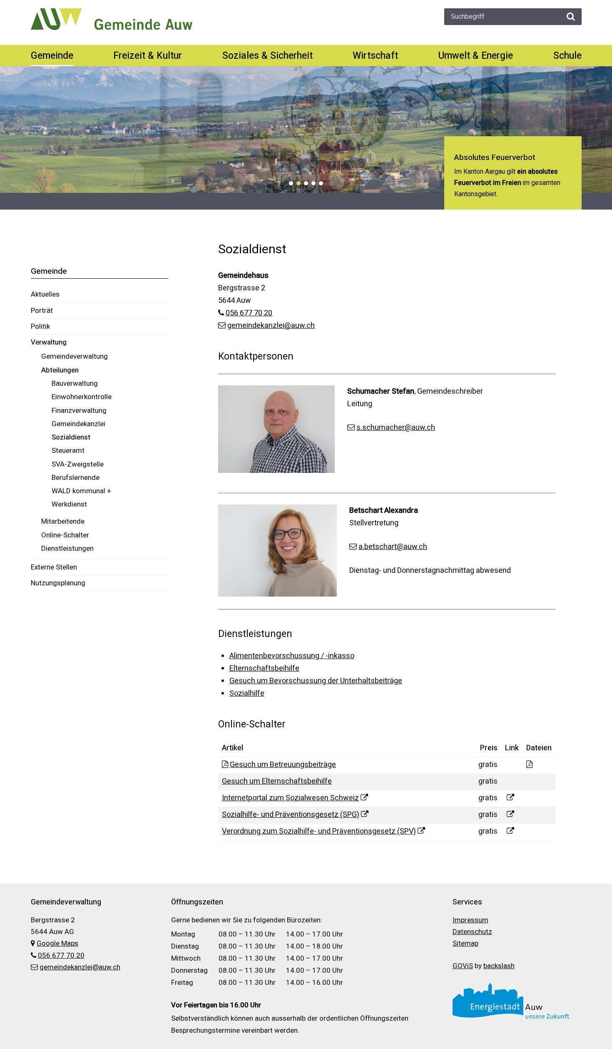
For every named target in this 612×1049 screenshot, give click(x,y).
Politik (40, 326)
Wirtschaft (375, 56)
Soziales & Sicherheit (267, 56)
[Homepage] (111, 19)
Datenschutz (472, 932)
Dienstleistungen (67, 548)
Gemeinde (52, 56)
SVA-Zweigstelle (78, 464)
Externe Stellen (54, 567)
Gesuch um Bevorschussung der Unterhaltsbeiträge (315, 681)
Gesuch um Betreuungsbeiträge (283, 764)
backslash (499, 966)
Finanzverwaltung (79, 410)
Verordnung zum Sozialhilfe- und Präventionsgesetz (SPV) (319, 831)
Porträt (42, 310)
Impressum (470, 920)
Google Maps (57, 943)
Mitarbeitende (63, 521)
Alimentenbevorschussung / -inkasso (291, 656)
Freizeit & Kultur (147, 56)
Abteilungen (60, 370)
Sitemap (465, 943)
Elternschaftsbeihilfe (264, 668)
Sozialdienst (71, 437)
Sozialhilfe (246, 693)
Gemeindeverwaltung (74, 356)
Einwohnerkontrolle (82, 397)
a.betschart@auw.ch (392, 546)
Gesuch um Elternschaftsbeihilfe (277, 781)
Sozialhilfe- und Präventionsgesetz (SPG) (290, 814)
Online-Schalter (65, 535)
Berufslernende (76, 477)
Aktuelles (45, 294)
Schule (567, 56)
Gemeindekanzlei (78, 424)
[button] (291, 183)
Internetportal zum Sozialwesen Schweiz (290, 798)
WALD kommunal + (81, 491)
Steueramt (68, 450)
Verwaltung (49, 342)
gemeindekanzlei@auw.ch (271, 325)
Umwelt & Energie (475, 56)
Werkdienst (69, 504)
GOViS (463, 966)
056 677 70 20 (249, 313)
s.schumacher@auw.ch (395, 427)
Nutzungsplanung (58, 583)
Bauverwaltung (75, 383)
